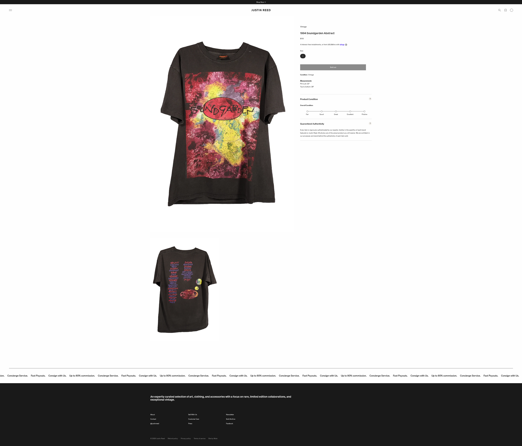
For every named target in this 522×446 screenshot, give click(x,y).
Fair (307, 114)
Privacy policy (186, 438)
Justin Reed (160, 438)
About (152, 414)
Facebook (229, 423)
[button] (10, 10)
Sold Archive (230, 419)
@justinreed (154, 423)
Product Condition (309, 99)
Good (322, 114)
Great (336, 114)
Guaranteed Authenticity (312, 124)
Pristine (364, 114)
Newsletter (230, 414)
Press (190, 423)
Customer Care (193, 419)
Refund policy (173, 438)
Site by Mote (212, 438)
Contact (153, 419)
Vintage (303, 26)
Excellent (350, 114)
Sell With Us (192, 414)
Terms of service (199, 438)
